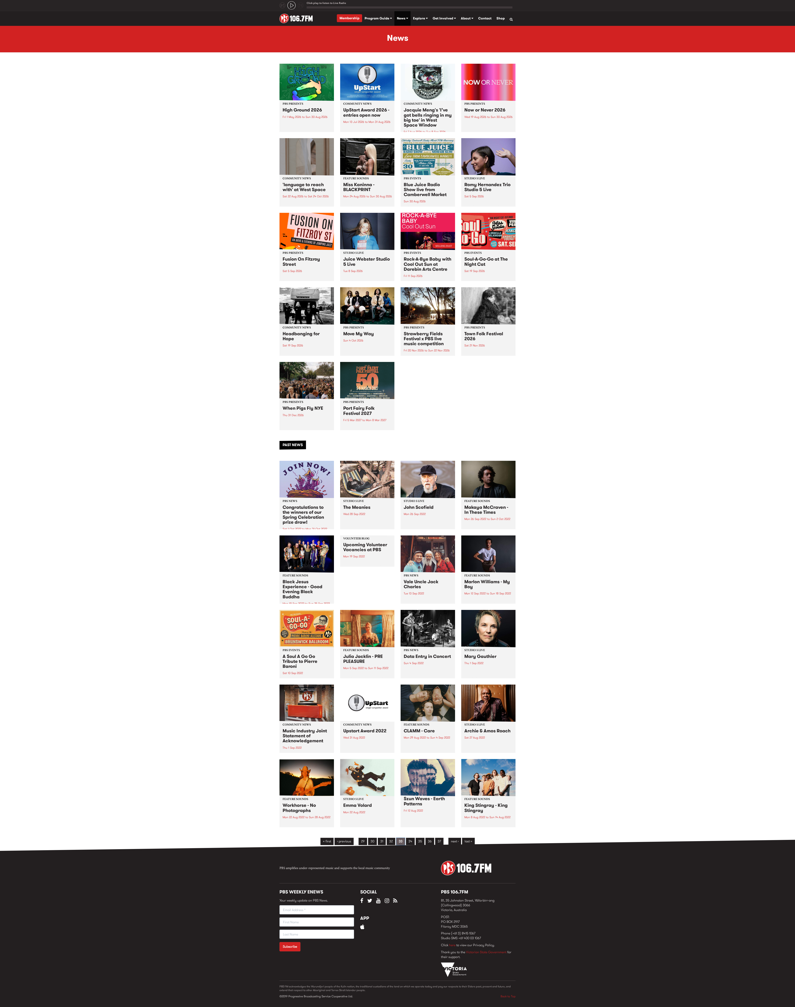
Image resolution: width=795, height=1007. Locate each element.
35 (420, 841)
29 (363, 841)
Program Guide (377, 18)
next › (455, 841)
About (466, 18)
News (401, 18)
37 (439, 841)
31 (381, 841)
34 (410, 841)
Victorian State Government (486, 952)
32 (391, 841)
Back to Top (508, 996)
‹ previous (344, 841)
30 (372, 841)
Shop (500, 18)
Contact (484, 18)
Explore (419, 18)
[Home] (297, 18)
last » (468, 841)
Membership (349, 18)
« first (327, 841)
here (452, 945)
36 (430, 841)
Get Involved (443, 18)
